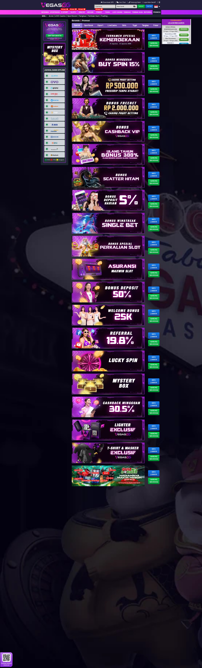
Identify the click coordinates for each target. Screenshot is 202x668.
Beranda (45, 12)
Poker (99, 12)
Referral (148, 12)
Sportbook (55, 12)
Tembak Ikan (137, 12)
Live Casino (117, 12)
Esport (100, 25)
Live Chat (122, 2)
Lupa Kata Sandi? (150, 2)
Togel (134, 25)
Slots (73, 12)
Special (77, 25)
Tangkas (127, 12)
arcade (90, 12)
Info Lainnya (153, 37)
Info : (44, 16)
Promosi (157, 12)
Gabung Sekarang (154, 44)
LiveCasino (112, 25)
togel (107, 12)
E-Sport (64, 12)
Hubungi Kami (135, 2)
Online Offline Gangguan (55, 159)
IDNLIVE (82, 12)
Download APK (108, 2)
